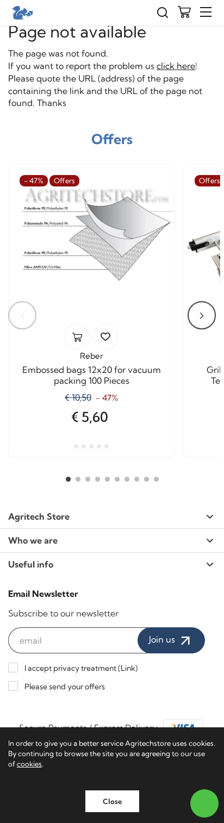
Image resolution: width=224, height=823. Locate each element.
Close (112, 801)
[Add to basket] (77, 336)
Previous (22, 315)
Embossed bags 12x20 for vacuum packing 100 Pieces (91, 375)
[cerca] (162, 13)
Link (128, 668)
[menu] (206, 12)
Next (202, 315)
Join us (163, 639)
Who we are (33, 540)
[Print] (105, 336)
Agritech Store (39, 516)
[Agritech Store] (21, 12)
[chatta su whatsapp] (204, 803)
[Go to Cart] (184, 13)
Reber (91, 356)
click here (176, 65)
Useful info (30, 564)
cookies (29, 763)
